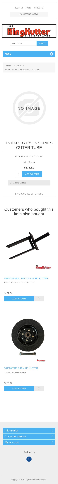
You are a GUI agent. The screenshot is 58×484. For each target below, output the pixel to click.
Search (42, 43)
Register (19, 8)
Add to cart (32, 174)
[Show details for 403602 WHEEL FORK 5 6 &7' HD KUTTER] (29, 248)
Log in (28, 8)
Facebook (29, 459)
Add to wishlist (19, 183)
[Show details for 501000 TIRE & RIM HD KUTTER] (29, 338)
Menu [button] (8, 54)
